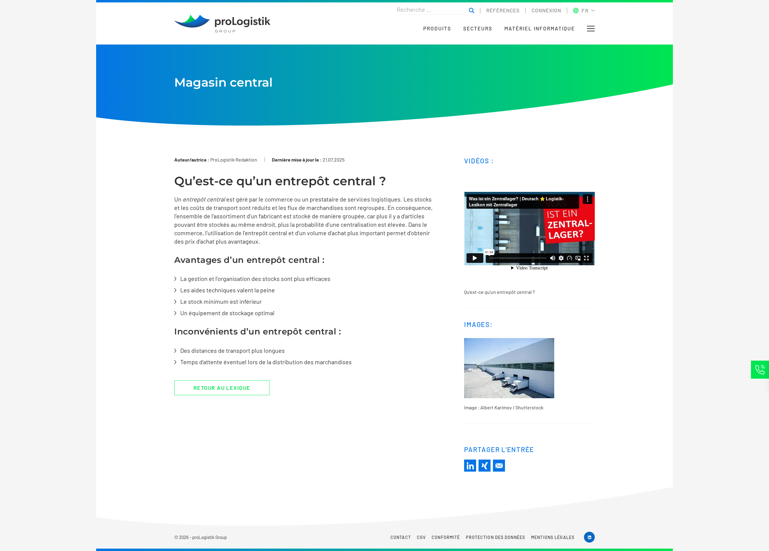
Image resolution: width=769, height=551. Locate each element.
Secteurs (477, 28)
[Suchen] (471, 10)
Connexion (546, 10)
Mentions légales (552, 537)
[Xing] (485, 466)
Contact (401, 537)
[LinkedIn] (470, 466)
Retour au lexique (221, 387)
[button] (591, 28)
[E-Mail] (499, 466)
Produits (437, 28)
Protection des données (495, 537)
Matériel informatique (539, 28)
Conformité (446, 537)
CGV (421, 537)
